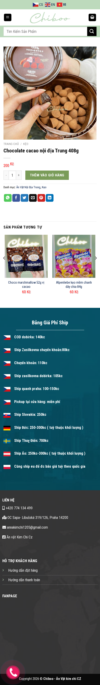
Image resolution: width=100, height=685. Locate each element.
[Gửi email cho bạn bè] (33, 198)
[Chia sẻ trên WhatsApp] (8, 198)
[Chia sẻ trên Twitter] (24, 198)
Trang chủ (11, 144)
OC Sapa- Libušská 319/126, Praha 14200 (37, 517)
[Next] (95, 267)
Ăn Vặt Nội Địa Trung (28, 187)
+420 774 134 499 (19, 508)
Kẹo (25, 144)
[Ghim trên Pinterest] (41, 198)
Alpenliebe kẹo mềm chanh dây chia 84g (74, 285)
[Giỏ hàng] (92, 17)
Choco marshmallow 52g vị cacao (26, 285)
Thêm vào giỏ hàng (47, 175)
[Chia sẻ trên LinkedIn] (49, 198)
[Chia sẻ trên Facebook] (16, 198)
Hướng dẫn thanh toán (24, 580)
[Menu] (7, 17)
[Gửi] (92, 31)
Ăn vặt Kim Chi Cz (19, 537)
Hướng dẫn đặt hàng (23, 570)
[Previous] (4, 267)
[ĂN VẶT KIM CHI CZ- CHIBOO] (50, 17)
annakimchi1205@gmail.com (27, 527)
